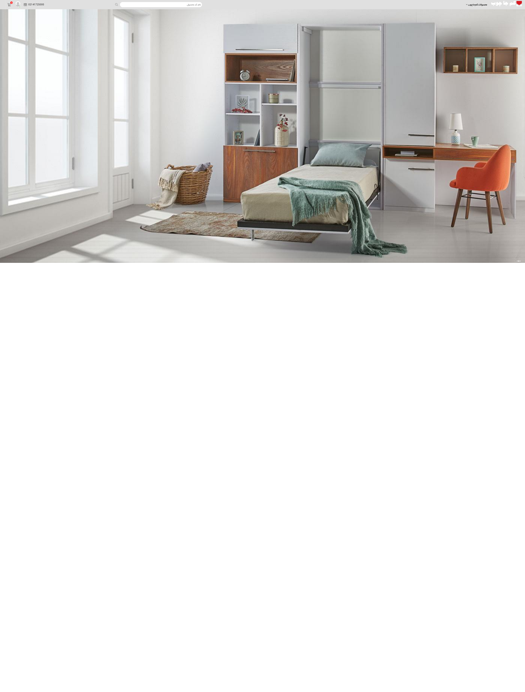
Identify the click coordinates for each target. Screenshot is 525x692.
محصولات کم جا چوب (477, 4)
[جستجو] (116, 4)
